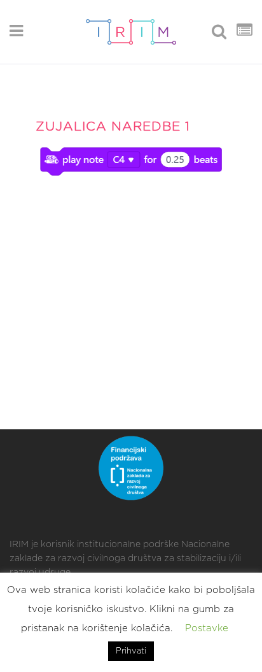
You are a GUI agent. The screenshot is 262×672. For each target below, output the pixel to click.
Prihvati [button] (131, 651)
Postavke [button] (206, 628)
